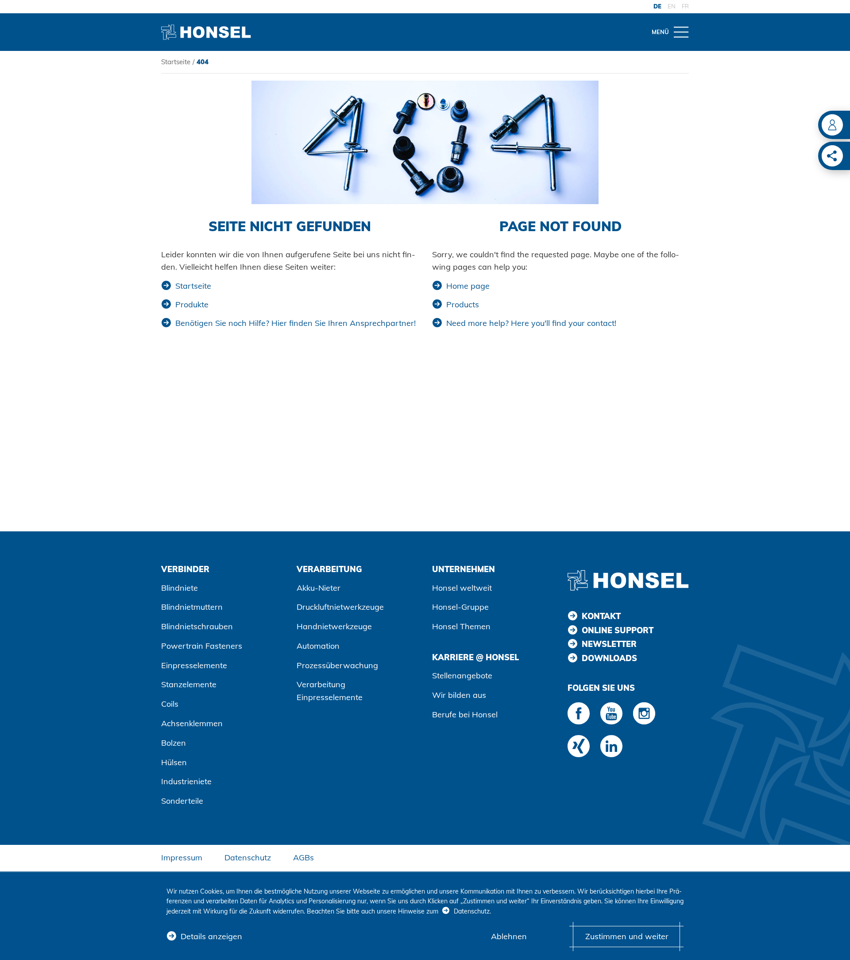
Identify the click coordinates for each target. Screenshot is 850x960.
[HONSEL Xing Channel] (579, 746)
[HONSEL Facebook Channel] (579, 713)
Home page (468, 286)
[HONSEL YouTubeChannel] (611, 713)
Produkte (192, 304)
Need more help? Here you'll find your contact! (531, 323)
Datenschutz (247, 857)
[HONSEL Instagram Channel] (644, 713)
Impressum (181, 857)
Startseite (175, 62)
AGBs (303, 857)
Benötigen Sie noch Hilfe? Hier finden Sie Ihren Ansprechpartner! (295, 323)
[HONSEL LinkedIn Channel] (611, 746)
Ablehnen (509, 936)
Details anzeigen (211, 936)
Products (462, 304)
